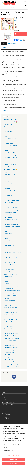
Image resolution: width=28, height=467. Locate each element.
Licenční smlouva (5, 399)
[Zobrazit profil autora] (15, 27)
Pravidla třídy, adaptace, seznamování (12, 226)
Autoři (3, 394)
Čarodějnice (6, 150)
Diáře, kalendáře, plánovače (10, 245)
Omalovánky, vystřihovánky (10, 314)
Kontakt (3, 397)
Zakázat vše (13, 459)
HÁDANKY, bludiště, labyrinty (10, 354)
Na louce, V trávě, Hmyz (9, 179)
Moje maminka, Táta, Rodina (10, 138)
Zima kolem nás (7, 267)
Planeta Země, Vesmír (9, 310)
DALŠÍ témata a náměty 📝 (10, 295)
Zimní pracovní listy (8, 288)
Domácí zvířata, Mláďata (9, 124)
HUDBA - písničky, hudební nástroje (11, 338)
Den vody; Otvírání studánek (10, 164)
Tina (18, 26)
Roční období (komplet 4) (9, 190)
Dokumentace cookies (9, 450)
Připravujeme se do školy (9, 317)
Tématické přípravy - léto (9, 174)
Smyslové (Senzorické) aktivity (10, 331)
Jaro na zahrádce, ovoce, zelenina (11, 129)
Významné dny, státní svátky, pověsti (12, 324)
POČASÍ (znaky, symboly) (9, 152)
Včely (5, 136)
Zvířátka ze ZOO (7, 186)
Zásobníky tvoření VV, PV (9, 357)
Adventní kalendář (8, 276)
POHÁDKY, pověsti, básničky (10, 340)
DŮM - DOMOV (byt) (8, 326)
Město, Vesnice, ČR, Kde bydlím (11, 162)
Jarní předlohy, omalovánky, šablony (12, 155)
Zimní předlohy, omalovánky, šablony (12, 290)
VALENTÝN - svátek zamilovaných (11, 278)
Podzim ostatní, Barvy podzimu (11, 224)
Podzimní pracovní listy (9, 247)
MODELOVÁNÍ (7, 305)
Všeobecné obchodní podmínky (8, 402)
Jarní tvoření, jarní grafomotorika (11, 157)
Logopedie (6, 172)
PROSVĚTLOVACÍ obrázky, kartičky (12, 333)
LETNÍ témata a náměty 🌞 (10, 169)
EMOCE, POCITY (8, 321)
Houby (5, 236)
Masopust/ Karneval (8, 148)
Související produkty (12, 43)
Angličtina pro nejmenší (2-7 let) (11, 364)
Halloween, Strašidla (8, 240)
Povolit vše (13, 463)
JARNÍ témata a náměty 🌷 (10, 122)
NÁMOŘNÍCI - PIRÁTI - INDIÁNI (11, 207)
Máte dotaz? (5, 47)
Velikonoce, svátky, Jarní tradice (11, 145)
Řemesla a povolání (8, 143)
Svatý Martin (7, 254)
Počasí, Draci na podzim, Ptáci (10, 222)
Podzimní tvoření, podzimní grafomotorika (13, 250)
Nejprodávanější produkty (10, 119)
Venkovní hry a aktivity (9, 328)
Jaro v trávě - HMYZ (8, 131)
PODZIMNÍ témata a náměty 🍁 (12, 210)
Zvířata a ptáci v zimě (9, 271)
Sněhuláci (6, 281)
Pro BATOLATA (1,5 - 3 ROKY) (11, 366)
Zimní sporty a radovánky (9, 269)
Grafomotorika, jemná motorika (10, 319)
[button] (7, 32)
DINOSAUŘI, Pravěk (8, 202)
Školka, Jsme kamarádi (9, 214)
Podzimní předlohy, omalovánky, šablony (12, 252)
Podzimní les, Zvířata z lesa (10, 229)
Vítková (21, 26)
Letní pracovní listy (8, 195)
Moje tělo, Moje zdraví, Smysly (10, 260)
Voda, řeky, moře (7, 188)
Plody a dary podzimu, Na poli (10, 219)
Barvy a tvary (7, 298)
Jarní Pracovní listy (8, 159)
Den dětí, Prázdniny (8, 183)
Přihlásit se (25, 1)
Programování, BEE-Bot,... (10, 361)
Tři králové (6, 283)
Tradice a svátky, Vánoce (9, 264)
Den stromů (6, 238)
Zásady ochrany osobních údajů (11, 444)
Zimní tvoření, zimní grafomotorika (11, 293)
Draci (5, 231)
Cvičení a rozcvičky (8, 342)
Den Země (6, 166)
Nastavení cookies (13, 455)
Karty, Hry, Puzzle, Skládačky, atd (11, 347)
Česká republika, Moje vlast (10, 345)
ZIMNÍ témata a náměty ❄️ (10, 257)
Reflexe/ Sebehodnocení (9, 300)
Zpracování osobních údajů (7, 404)
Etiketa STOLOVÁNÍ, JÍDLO (10, 359)
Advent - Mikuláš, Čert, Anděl (10, 274)
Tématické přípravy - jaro (9, 126)
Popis (4, 43)
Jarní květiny (7, 140)
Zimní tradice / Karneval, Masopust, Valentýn (13, 286)
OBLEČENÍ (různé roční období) (11, 307)
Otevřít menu (14, 7)
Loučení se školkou (8, 204)
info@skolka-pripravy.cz (9, 418)
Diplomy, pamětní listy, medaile (10, 312)
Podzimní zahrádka (8, 233)
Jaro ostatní (6, 133)
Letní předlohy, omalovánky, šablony (12, 200)
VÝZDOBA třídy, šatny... (9, 352)
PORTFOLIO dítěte (8, 217)
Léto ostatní (6, 181)
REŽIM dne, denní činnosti (10, 243)
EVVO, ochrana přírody (9, 302)
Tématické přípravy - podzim (10, 212)
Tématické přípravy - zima (9, 262)
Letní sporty (6, 197)
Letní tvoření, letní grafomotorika (11, 193)
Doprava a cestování (8, 176)
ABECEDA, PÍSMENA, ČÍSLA (10, 335)
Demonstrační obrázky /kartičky (11, 350)
